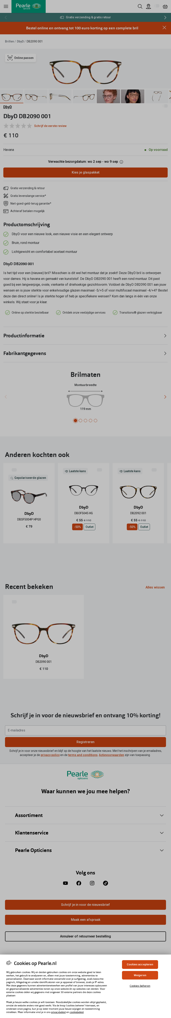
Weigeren (140, 975)
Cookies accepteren (140, 964)
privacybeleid (58, 1012)
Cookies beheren (140, 986)
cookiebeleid (77, 1012)
